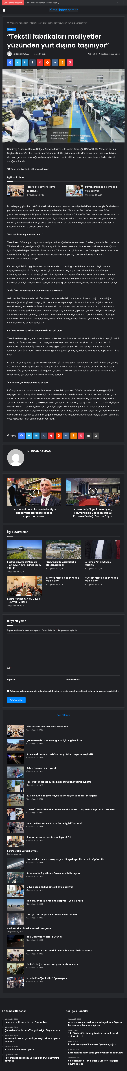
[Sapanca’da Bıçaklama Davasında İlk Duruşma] (15, 877)
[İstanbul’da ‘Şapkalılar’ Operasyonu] (15, 982)
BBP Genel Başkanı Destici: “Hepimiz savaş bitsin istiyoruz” (59, 950)
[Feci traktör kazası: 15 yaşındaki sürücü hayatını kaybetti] (15, 786)
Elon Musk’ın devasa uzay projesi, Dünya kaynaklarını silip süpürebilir (65, 859)
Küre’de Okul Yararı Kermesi (22, 850)
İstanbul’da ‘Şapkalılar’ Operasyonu (47, 978)
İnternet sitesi (73, 679)
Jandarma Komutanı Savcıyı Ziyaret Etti (49, 837)
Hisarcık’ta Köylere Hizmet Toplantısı (47, 726)
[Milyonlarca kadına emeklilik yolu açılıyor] (74, 190)
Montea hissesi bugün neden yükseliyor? (62, 579)
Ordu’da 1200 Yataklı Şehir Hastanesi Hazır (61, 563)
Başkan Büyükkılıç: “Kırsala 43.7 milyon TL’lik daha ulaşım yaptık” (24, 564)
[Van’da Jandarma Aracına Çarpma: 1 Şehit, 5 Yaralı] (15, 905)
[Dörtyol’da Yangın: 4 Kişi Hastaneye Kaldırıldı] (15, 919)
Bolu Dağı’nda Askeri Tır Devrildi (44, 936)
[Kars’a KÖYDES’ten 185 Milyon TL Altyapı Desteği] (24, 586)
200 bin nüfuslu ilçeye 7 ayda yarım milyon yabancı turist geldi (61, 795)
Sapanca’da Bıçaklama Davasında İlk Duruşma (53, 873)
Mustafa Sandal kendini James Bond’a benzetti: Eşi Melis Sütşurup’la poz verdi (70, 809)
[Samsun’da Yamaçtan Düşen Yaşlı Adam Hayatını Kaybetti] (15, 758)
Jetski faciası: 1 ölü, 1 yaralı (41, 768)
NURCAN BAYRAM (21, 54)
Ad (9, 668)
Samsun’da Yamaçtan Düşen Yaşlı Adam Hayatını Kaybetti (52, 2)
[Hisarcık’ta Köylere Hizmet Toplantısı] (15, 190)
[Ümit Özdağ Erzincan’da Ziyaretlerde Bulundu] (15, 968)
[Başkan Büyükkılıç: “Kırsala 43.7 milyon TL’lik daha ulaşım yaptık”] (24, 549)
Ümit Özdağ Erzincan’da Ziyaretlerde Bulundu (52, 964)
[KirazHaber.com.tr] (63, 10)
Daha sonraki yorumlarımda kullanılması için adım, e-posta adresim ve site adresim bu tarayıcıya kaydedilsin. (64, 691)
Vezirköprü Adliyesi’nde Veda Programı (29, 928)
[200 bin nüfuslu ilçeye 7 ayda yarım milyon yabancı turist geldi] (15, 800)
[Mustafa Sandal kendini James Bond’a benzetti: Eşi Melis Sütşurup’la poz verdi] (15, 814)
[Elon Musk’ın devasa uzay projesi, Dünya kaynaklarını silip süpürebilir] (15, 863)
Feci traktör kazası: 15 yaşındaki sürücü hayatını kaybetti (58, 781)
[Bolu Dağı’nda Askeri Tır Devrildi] (15, 941)
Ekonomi (24, 23)
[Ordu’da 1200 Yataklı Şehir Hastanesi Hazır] (63, 549)
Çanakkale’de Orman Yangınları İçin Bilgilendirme (54, 740)
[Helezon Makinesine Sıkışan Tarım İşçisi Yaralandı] (15, 827)
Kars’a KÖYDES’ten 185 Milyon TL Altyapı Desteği (23, 600)
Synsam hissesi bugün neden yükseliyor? (101, 579)
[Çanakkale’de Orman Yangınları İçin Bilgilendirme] (15, 745)
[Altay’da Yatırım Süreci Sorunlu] (102, 549)
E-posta (11, 679)
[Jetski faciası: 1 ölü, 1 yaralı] (15, 772)
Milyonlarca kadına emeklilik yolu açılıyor (49, 886)
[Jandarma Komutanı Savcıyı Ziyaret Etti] (15, 841)
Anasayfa (13, 23)
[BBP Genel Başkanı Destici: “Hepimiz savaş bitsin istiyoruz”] (15, 955)
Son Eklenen (63, 715)
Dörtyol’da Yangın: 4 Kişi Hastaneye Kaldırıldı (51, 914)
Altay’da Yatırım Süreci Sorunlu (98, 563)
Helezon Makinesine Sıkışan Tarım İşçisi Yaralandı (54, 823)
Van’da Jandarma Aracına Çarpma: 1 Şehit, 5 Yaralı (55, 900)
